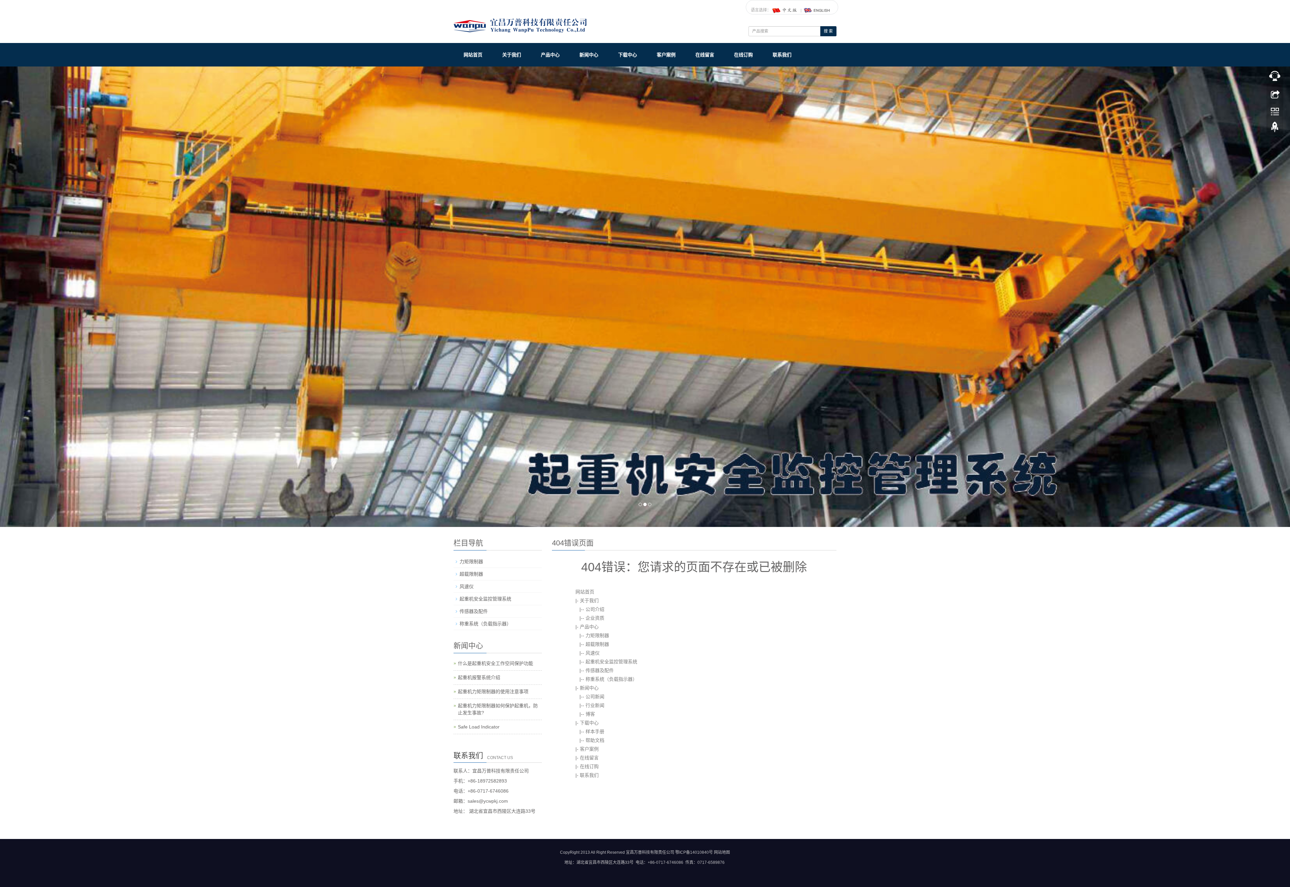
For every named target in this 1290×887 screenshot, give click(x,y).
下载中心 (627, 54)
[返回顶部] (1274, 128)
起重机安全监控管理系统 (611, 661)
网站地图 (722, 852)
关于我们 (511, 54)
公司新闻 (595, 696)
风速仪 (593, 652)
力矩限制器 (597, 635)
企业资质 (595, 617)
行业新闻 (595, 705)
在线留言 (704, 54)
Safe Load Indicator (479, 726)
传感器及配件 (600, 670)
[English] (817, 10)
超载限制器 (597, 644)
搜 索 (828, 31)
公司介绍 (595, 609)
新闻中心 (588, 54)
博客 (590, 713)
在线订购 (743, 54)
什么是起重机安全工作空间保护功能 (495, 663)
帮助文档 (595, 740)
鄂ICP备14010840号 (694, 852)
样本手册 (595, 731)
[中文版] (785, 10)
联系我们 (782, 54)
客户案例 (666, 54)
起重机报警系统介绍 (479, 677)
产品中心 (550, 54)
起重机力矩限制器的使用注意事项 (493, 691)
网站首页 (473, 54)
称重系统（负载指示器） (611, 678)
